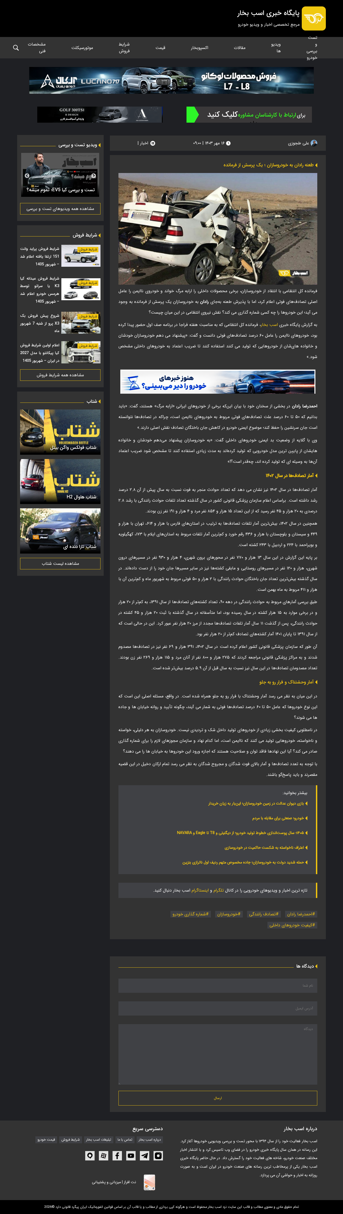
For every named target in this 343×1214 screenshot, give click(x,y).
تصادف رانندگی (262, 914)
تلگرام (219, 890)
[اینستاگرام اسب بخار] (158, 1155)
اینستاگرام (200, 890)
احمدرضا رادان (299, 914)
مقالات (239, 47)
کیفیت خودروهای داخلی (291, 925)
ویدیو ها (276, 47)
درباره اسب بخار (150, 1139)
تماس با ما (125, 1139)
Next (27, 176)
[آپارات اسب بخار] (103, 1155)
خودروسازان (227, 914)
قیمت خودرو (46, 1139)
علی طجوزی (299, 143)
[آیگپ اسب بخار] (90, 1155)
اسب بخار (269, 324)
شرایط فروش (124, 47)
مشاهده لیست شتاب (60, 563)
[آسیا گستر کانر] (100, 115)
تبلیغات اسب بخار (98, 1139)
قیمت (160, 47)
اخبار (144, 143)
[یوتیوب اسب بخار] (131, 1155)
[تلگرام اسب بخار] (217, 382)
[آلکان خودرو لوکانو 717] (171, 80)
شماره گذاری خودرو (189, 914)
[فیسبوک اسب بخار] (117, 1155)
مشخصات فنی (37, 47)
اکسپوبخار (199, 47)
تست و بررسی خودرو (312, 47)
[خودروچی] (249, 115)
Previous (93, 176)
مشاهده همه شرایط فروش (60, 375)
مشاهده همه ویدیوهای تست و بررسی (60, 208)
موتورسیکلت (82, 47)
